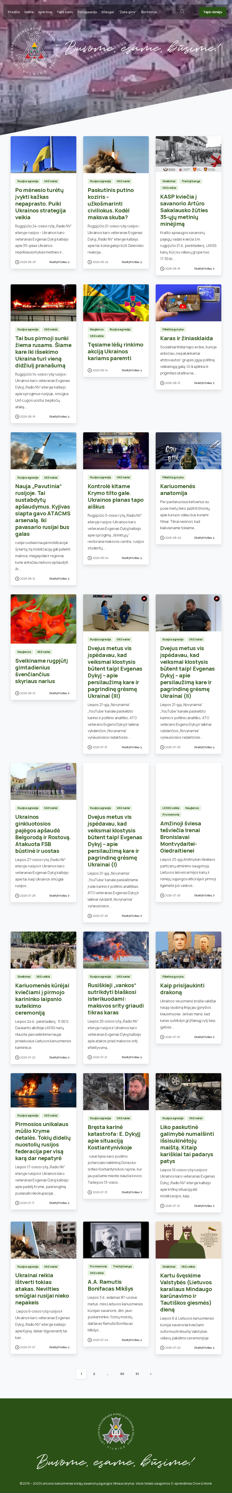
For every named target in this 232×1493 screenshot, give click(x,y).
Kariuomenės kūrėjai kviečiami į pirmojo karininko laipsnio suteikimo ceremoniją (42, 998)
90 (122, 1374)
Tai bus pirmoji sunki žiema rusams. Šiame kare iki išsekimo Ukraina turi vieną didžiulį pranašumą (43, 351)
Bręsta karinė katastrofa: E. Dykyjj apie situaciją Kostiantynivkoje (114, 1137)
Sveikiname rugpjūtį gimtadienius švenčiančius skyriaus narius (41, 671)
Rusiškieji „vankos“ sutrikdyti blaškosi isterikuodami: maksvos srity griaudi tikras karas (116, 998)
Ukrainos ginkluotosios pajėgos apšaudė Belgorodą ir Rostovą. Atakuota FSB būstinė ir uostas (43, 833)
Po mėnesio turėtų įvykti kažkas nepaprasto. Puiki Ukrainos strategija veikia (40, 203)
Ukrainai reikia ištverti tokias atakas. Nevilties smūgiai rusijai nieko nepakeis (42, 1288)
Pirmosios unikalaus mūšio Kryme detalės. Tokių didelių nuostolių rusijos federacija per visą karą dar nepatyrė (43, 1141)
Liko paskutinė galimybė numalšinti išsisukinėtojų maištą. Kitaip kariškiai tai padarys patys (187, 1144)
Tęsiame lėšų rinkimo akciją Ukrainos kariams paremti (115, 351)
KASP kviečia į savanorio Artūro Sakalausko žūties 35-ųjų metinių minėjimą (184, 210)
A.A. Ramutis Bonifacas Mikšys (110, 1285)
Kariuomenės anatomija (177, 489)
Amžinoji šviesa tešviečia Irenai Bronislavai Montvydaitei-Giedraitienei (180, 836)
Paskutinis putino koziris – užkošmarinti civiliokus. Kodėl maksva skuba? (111, 203)
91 (137, 1374)
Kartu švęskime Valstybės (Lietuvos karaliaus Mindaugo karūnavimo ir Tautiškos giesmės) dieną (186, 1292)
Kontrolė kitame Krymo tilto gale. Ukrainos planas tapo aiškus (116, 496)
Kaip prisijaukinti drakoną (182, 988)
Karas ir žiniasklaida (186, 338)
